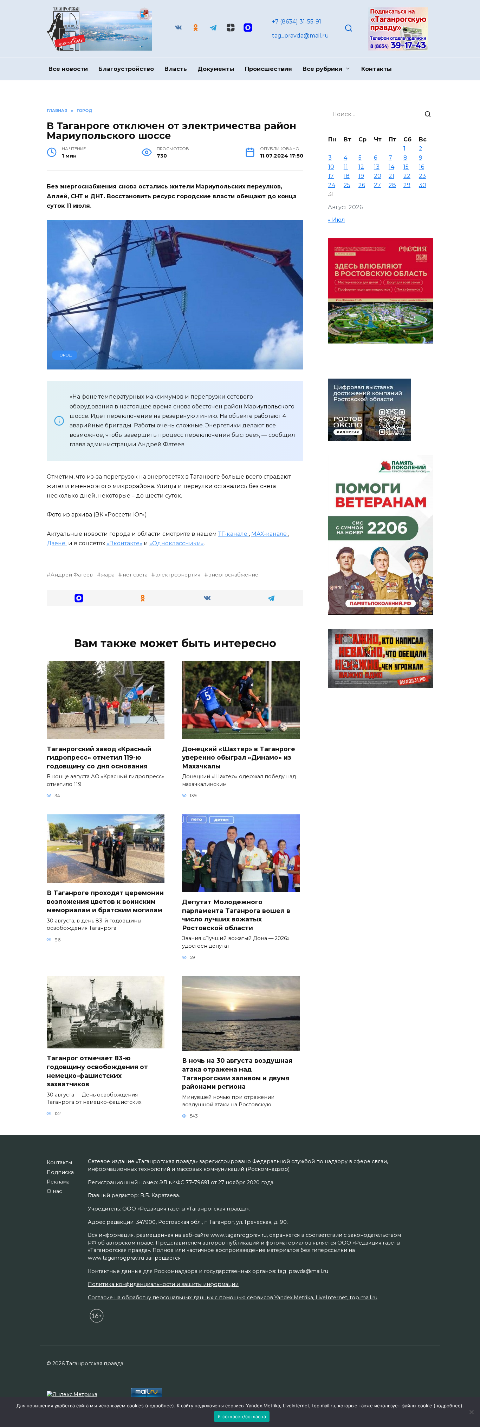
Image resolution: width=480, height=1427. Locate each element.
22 (406, 176)
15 (406, 167)
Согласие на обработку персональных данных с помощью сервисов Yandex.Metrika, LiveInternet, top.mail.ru (232, 1297)
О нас (54, 1191)
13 (377, 167)
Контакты (376, 69)
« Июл (336, 219)
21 (391, 176)
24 (331, 185)
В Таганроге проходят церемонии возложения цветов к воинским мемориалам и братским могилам (105, 901)
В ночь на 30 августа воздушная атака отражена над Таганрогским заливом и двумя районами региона (237, 1073)
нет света (135, 575)
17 (331, 176)
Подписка (60, 1172)
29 (406, 185)
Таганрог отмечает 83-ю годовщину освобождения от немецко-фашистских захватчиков (97, 1071)
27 (377, 185)
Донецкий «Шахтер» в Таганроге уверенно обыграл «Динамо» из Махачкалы (238, 757)
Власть (175, 69)
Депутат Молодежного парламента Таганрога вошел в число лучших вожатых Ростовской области (236, 915)
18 (347, 176)
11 (346, 167)
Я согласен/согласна (242, 1416)
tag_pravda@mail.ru (300, 35)
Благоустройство (126, 69)
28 (392, 185)
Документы (215, 69)
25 (347, 185)
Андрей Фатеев (72, 575)
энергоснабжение (233, 575)
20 (377, 176)
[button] (79, 598)
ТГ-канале (233, 534)
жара (108, 575)
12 (361, 167)
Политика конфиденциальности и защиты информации (163, 1284)
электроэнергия (177, 575)
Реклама (58, 1182)
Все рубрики (322, 69)
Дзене (57, 543)
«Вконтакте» (124, 543)
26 (361, 185)
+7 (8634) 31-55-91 (296, 21)
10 (331, 167)
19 (361, 176)
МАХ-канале (269, 534)
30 (422, 185)
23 (422, 176)
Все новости (68, 69)
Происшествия (268, 69)
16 (421, 167)
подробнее (159, 1405)
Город (65, 355)
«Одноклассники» (176, 543)
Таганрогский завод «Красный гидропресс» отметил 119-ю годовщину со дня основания (99, 757)
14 (391, 167)
